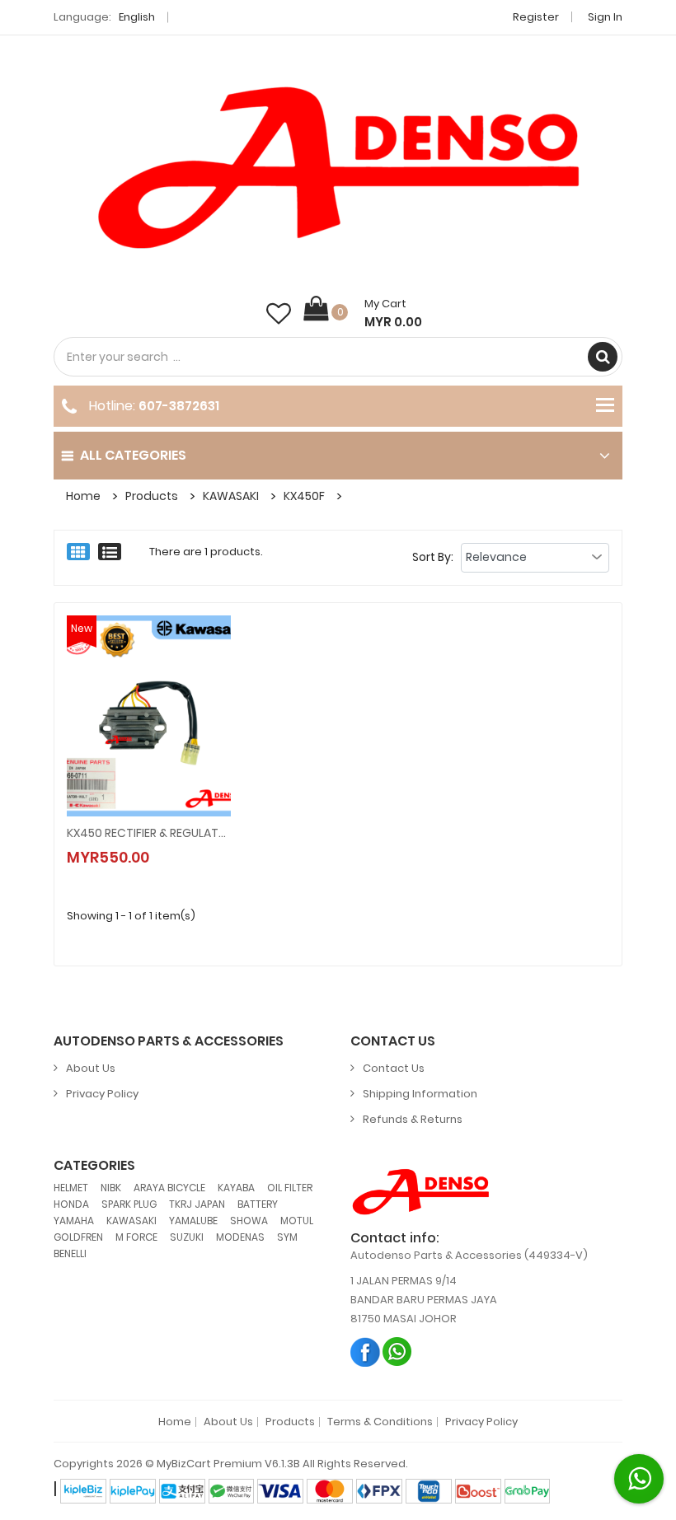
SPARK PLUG (129, 1204)
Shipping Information (420, 1093)
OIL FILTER (289, 1188)
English (138, 17)
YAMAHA (74, 1221)
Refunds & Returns (412, 1119)
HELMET (71, 1188)
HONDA (71, 1204)
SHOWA (249, 1221)
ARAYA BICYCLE (169, 1188)
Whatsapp (398, 1351)
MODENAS (240, 1237)
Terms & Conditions (380, 1422)
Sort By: (432, 557)
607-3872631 (178, 405)
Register (536, 17)
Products (151, 496)
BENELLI (70, 1253)
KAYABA (236, 1188)
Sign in (605, 17)
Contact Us (394, 1068)
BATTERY (257, 1204)
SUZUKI (187, 1237)
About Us (90, 1068)
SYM (287, 1237)
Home (83, 496)
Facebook (365, 1351)
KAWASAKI (231, 496)
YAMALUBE (193, 1221)
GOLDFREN (78, 1237)
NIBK (111, 1188)
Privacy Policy (102, 1093)
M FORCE (136, 1237)
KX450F (304, 496)
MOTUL (296, 1221)
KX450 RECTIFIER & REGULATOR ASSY (149, 833)
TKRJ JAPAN (197, 1204)
